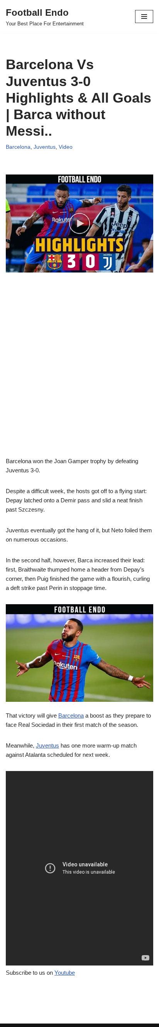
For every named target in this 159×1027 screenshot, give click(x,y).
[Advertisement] (79, 377)
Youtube (64, 972)
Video (66, 147)
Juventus (45, 147)
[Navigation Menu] (144, 16)
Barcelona (18, 147)
